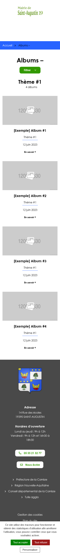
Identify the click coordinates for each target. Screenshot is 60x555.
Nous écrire (32, 464)
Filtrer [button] (27, 70)
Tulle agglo (32, 497)
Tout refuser (40, 542)
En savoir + (30, 151)
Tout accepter (20, 542)
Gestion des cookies (30, 514)
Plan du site (30, 520)
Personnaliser (30, 549)
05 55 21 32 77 (33, 453)
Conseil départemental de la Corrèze (31, 491)
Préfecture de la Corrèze (31, 479)
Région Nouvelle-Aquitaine (32, 485)
